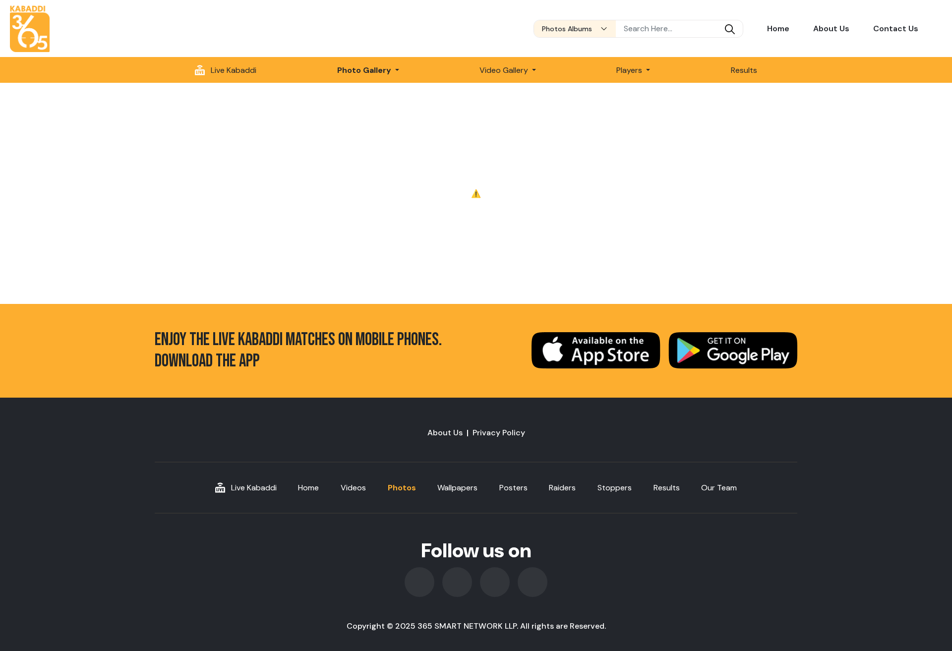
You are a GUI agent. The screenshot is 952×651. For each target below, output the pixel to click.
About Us (831, 28)
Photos (402, 487)
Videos (353, 487)
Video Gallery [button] (504, 70)
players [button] (630, 70)
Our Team (719, 487)
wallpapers (457, 487)
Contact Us (895, 28)
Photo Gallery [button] (365, 70)
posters (513, 487)
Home (778, 28)
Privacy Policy (499, 432)
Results (744, 70)
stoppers (614, 487)
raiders (562, 487)
